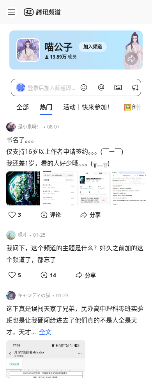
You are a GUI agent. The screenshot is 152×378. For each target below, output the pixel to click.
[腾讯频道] (43, 12)
